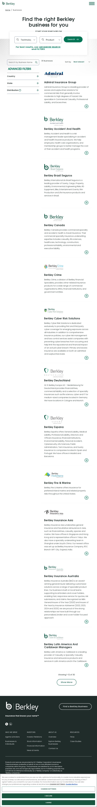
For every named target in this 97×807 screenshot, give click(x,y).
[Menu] (92, 3)
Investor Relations (34, 737)
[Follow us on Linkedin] (11, 724)
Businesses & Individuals (10, 742)
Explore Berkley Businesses (54, 742)
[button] (20, 90)
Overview (52, 737)
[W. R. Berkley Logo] (8, 3)
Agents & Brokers (12, 737)
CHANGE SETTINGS (48, 789)
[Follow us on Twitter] (7, 724)
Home (7, 10)
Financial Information (36, 746)
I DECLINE (48, 796)
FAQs (72, 737)
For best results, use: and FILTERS (38, 48)
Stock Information (34, 741)
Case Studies (75, 741)
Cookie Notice (71, 784)
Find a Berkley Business (75, 706)
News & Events (33, 750)
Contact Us (53, 748)
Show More (66, 682)
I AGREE (49, 802)
